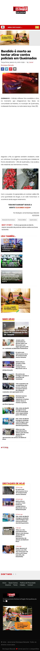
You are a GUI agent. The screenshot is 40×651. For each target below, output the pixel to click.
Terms (15, 585)
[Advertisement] (20, 130)
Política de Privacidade (28, 583)
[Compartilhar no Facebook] (2, 69)
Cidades (22, 585)
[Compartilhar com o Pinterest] (10, 69)
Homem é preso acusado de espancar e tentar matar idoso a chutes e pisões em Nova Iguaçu (16, 400)
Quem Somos (13, 583)
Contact (30, 585)
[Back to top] (35, 646)
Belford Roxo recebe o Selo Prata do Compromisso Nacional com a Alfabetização (15, 366)
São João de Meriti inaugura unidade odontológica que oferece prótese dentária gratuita (22, 422)
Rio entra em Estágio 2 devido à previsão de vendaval (22, 376)
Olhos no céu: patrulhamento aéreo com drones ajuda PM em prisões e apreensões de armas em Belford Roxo (16, 434)
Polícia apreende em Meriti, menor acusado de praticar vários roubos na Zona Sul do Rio (20, 227)
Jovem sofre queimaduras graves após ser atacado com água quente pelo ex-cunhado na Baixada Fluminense (15, 344)
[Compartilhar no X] (6, 69)
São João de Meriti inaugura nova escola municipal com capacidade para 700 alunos (22, 411)
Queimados (33, 220)
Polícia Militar (22, 220)
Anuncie (8, 585)
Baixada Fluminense (8, 220)
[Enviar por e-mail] (14, 69)
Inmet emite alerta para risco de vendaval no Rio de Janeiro (15, 332)
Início (4, 583)
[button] (3, 27)
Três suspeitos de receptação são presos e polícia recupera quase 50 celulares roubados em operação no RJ (15, 388)
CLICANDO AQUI (22, 207)
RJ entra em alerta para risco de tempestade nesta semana (22, 355)
